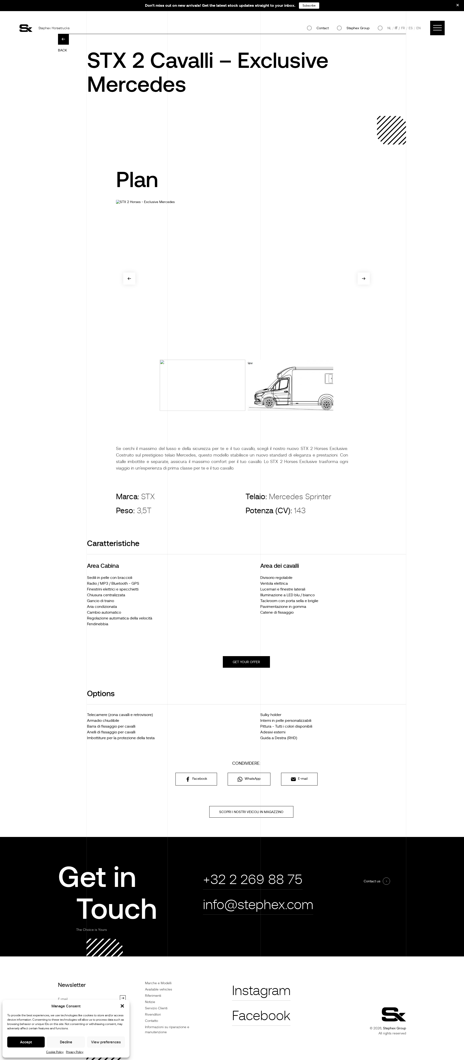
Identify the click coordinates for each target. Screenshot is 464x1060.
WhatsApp (252, 778)
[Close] (454, 7)
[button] (122, 1006)
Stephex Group (358, 28)
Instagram (261, 990)
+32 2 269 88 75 (253, 879)
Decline (66, 1042)
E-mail (302, 778)
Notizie (150, 1002)
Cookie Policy (55, 1052)
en (418, 28)
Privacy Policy (74, 1052)
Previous (129, 279)
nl (389, 28)
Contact (323, 28)
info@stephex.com (258, 904)
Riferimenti (153, 995)
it (396, 28)
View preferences (106, 1042)
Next (364, 279)
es (411, 28)
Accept (26, 1042)
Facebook (199, 778)
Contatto (151, 1021)
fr (403, 28)
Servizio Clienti (156, 1008)
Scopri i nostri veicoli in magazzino (251, 812)
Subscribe (309, 5)
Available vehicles (158, 989)
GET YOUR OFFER (246, 662)
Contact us (372, 881)
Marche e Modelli (158, 983)
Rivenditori (153, 1014)
